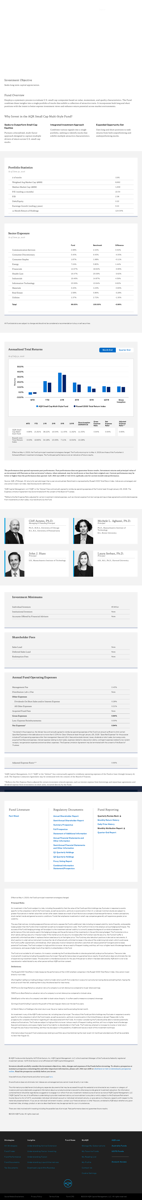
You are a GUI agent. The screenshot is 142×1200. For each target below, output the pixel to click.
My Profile (86, 1162)
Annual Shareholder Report (66, 816)
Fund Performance (12, 1157)
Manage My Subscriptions (93, 1146)
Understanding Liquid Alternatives (43, 1162)
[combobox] (113, 10)
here (51, 1077)
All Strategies (10, 1146)
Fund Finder (9, 1151)
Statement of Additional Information (70, 834)
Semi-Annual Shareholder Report (68, 821)
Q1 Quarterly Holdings (63, 852)
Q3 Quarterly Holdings (63, 857)
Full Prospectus (60, 829)
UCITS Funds (118, 1151)
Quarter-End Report (107, 833)
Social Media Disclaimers (14, 1197)
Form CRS (70, 1197)
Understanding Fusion (37, 1157)
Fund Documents (12, 1162)
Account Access (119, 1162)
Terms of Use (54, 1197)
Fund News (70, 1140)
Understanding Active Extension (42, 1146)
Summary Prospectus (63, 825)
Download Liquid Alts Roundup (41, 1168)
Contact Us (87, 1168)
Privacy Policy (36, 1197)
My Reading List (89, 1157)
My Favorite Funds (90, 1151)
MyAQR (134, 10)
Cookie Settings (89, 1173)
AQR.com (134, 1)
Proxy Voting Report (62, 861)
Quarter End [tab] (124, 350)
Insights (31, 1140)
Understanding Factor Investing (41, 1151)
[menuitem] (24, 11)
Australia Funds (119, 1146)
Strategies (9, 1140)
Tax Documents (11, 1168)
